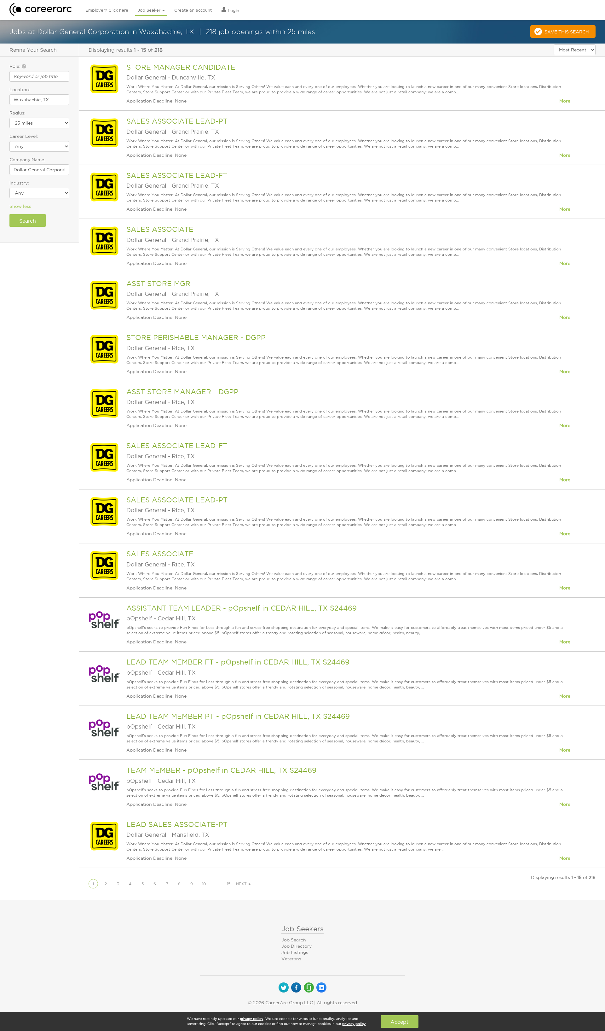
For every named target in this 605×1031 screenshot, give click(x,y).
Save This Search (566, 31)
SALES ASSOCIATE (159, 229)
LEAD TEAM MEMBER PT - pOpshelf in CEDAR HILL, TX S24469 (238, 716)
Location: (19, 89)
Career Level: (23, 136)
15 (228, 884)
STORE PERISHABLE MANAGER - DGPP (196, 337)
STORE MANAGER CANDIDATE (180, 67)
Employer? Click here (106, 10)
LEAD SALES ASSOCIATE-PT (177, 824)
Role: (15, 66)
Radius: (17, 112)
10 (204, 884)
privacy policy (251, 1019)
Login (233, 10)
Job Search (293, 939)
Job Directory (296, 946)
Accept (399, 1022)
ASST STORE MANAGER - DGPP (182, 391)
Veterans (291, 958)
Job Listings (294, 952)
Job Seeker (150, 10)
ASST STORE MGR (158, 283)
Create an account (193, 10)
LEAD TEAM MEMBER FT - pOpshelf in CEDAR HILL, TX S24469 (237, 662)
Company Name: (27, 159)
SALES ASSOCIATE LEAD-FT (176, 175)
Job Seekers (302, 929)
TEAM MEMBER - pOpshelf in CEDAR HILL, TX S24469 (221, 770)
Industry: (19, 182)
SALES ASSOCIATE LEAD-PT (177, 121)
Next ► (244, 884)
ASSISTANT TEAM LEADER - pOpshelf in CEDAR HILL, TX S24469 (241, 608)
